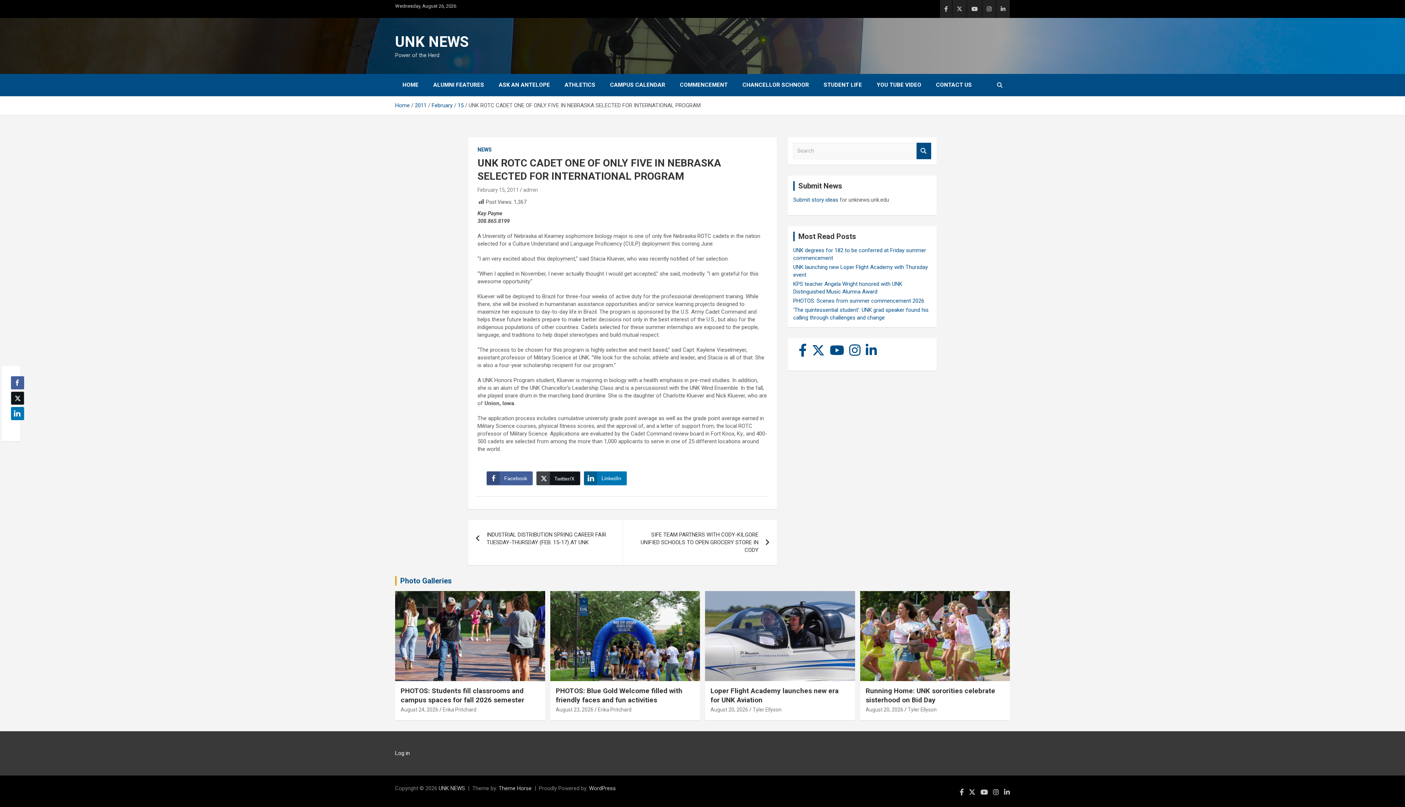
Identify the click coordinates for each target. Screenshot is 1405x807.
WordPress (602, 788)
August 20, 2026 (729, 710)
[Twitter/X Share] (17, 398)
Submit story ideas (815, 200)
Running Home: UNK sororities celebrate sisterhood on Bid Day (930, 695)
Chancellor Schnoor (775, 85)
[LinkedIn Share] (17, 413)
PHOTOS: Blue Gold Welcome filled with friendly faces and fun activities (619, 695)
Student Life (843, 85)
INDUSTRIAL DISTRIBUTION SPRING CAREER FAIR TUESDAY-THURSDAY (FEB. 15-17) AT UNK (546, 538)
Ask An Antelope (524, 85)
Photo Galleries (426, 580)
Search (924, 151)
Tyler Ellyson (767, 710)
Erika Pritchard (459, 710)
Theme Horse (515, 788)
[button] (15, 427)
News (484, 150)
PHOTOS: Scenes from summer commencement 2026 (858, 301)
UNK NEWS (432, 42)
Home (410, 85)
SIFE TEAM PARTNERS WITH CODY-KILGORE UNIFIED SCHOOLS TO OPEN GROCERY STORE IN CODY (699, 542)
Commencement (704, 85)
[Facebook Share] (17, 382)
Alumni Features (458, 85)
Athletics (580, 85)
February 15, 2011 (498, 190)
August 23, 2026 (574, 710)
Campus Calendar (637, 85)
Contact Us (954, 85)
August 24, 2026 (419, 710)
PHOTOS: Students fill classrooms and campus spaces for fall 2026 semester (462, 695)
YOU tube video (899, 85)
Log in (402, 753)
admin (530, 190)
